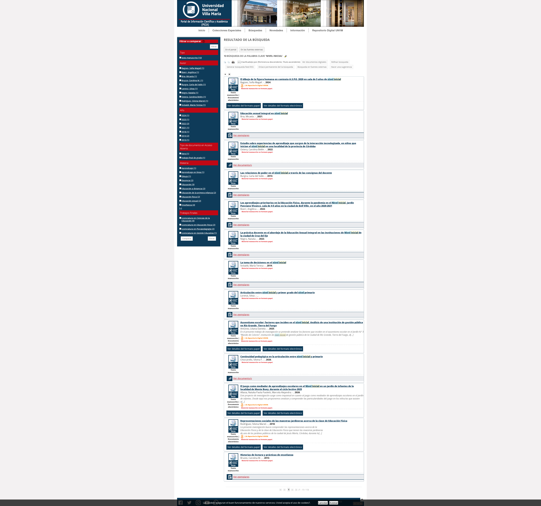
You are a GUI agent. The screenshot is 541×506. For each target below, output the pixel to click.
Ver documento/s (242, 165)
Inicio (202, 30)
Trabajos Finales (188, 212)
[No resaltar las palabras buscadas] (285, 56)
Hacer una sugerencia (341, 67)
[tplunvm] (229, 74)
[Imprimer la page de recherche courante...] (233, 62)
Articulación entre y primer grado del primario (277, 292)
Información (297, 30)
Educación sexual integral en (264, 113)
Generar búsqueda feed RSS (240, 67)
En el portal (230, 49)
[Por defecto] (226, 74)
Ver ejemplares (241, 135)
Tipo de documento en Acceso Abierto (196, 147)
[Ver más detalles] (233, 84)
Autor (183, 63)
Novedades (276, 30)
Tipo (182, 52)
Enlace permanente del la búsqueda (276, 67)
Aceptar (334, 502)
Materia (184, 163)
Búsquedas (255, 30)
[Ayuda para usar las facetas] (203, 41)
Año (182, 110)
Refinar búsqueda (339, 62)
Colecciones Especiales (226, 30)
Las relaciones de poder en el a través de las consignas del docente (286, 172)
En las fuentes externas (252, 49)
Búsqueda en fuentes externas (312, 67)
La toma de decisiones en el (263, 262)
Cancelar (323, 502)
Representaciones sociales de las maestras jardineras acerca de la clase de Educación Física (293, 420)
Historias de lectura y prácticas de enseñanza (266, 454)
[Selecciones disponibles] (239, 62)
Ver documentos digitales (314, 62)
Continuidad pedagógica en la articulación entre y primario (281, 356)
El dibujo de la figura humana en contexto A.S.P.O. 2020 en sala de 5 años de (290, 79)
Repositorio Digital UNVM (327, 30)
